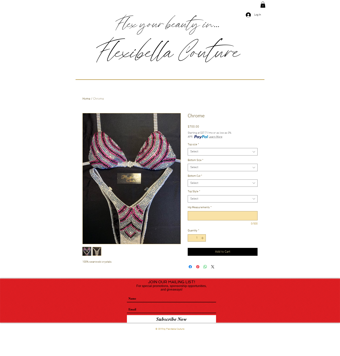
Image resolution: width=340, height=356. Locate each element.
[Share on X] (212, 266)
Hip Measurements (200, 207)
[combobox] (223, 151)
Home (86, 99)
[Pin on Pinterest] (197, 266)
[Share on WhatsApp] (205, 266)
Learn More (215, 137)
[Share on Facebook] (190, 266)
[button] (262, 5)
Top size (193, 144)
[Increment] (202, 238)
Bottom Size (195, 160)
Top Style (194, 191)
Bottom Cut (195, 176)
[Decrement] (190, 238)
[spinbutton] (196, 238)
